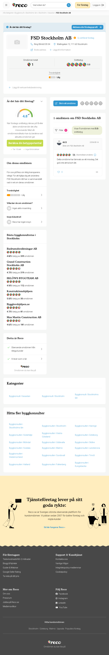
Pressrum (7, 598)
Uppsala (60, 629)
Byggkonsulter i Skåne (85, 442)
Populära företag (72, 629)
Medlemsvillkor (9, 606)
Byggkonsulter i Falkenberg (54, 464)
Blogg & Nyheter (10, 563)
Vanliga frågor (62, 563)
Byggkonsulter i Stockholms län (16, 426)
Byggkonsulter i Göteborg (86, 435)
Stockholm (33, 629)
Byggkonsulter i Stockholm (54, 426)
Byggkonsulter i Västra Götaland (52, 435)
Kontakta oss (62, 559)
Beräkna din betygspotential (25, 143)
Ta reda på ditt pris (11, 576)
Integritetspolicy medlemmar (68, 568)
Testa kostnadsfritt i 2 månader (17, 559)
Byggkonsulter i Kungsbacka (82, 464)
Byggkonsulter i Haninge (86, 426)
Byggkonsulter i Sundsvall (53, 455)
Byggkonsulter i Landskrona (87, 448)
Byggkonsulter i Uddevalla (53, 442)
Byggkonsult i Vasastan (19, 396)
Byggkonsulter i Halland (19, 464)
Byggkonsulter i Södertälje (20, 435)
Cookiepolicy (61, 572)
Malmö (52, 629)
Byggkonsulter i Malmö (52, 448)
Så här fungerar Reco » (54, 527)
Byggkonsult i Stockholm (53, 396)
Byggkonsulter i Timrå (85, 455)
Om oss (6, 594)
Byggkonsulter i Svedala (19, 448)
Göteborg (44, 629)
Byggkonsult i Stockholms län (86, 396)
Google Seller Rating (12, 572)
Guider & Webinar (10, 568)
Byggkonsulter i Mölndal (20, 442)
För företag (82, 5)
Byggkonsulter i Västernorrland (16, 455)
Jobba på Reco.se (11, 602)
